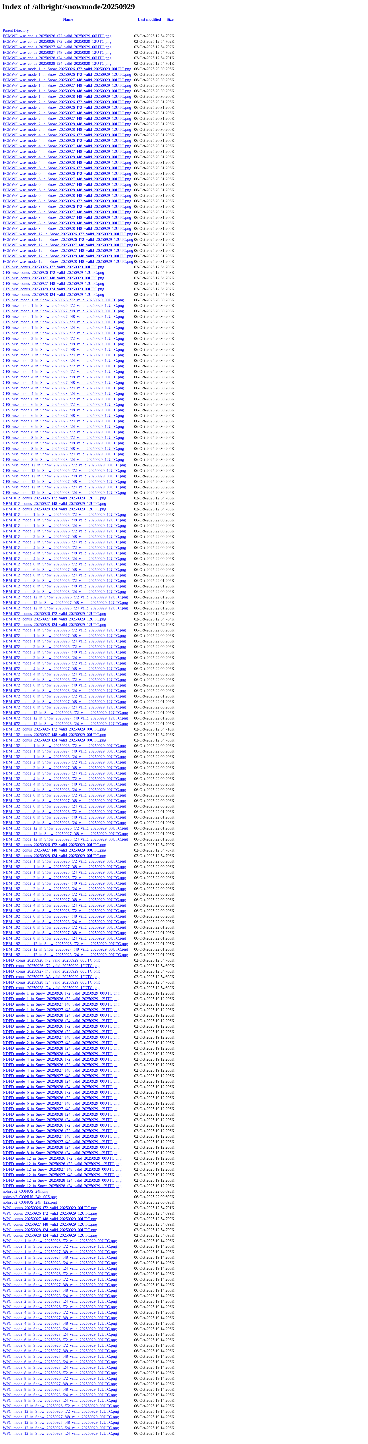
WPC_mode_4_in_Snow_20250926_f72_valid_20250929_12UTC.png (60, 1312)
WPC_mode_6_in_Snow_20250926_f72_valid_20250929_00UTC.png (60, 1340)
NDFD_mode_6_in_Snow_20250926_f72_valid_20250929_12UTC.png (61, 1098)
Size (170, 19)
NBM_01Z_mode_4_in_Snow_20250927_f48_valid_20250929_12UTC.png (64, 553)
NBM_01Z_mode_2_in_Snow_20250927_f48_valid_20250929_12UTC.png (64, 536)
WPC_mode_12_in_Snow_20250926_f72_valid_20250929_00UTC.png (61, 1406)
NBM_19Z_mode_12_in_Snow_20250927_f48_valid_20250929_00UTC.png (65, 949)
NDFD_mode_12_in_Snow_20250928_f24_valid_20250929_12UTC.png (62, 1186)
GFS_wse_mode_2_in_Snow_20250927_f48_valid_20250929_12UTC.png (63, 349)
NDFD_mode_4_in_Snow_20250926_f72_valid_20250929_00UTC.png (61, 1059)
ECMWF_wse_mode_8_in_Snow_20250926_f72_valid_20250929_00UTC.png (67, 201)
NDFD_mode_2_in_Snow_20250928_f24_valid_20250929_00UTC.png (61, 1048)
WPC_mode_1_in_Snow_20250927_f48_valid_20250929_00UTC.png (60, 1252)
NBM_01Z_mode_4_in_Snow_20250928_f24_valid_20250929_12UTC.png (64, 558)
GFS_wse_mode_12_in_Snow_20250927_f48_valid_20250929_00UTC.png (64, 476)
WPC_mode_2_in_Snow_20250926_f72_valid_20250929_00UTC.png (60, 1274)
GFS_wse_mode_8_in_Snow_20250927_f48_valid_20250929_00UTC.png (63, 443)
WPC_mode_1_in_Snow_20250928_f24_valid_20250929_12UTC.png (60, 1268)
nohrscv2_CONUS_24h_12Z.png (30, 1202)
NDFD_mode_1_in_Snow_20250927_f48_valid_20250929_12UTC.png (61, 1010)
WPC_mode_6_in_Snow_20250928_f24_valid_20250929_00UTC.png (60, 1362)
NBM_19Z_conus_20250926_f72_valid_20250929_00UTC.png (54, 845)
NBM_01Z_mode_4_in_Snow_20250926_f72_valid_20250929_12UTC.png (64, 547)
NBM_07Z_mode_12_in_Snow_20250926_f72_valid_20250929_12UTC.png (65, 712)
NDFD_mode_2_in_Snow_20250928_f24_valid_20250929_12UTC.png (61, 1054)
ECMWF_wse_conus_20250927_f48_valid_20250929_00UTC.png (57, 47)
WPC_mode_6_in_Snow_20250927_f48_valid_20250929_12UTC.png (60, 1356)
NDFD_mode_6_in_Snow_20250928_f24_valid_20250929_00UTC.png (61, 1114)
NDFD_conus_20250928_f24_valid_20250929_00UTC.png (51, 982)
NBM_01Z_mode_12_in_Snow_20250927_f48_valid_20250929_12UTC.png (65, 602)
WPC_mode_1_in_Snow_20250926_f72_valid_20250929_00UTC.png (60, 1241)
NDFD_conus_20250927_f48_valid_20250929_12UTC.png (51, 977)
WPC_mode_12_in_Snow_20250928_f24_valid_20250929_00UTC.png (61, 1428)
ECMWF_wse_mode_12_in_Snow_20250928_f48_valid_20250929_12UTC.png (68, 261)
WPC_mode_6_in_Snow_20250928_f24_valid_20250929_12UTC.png (60, 1367)
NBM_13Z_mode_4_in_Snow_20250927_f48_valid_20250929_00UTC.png (64, 784)
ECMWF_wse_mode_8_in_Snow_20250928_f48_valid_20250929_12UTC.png (67, 228)
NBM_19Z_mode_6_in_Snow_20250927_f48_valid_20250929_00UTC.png (64, 916)
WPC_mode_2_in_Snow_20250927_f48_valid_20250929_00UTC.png (60, 1285)
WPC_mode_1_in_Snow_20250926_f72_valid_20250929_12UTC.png (60, 1246)
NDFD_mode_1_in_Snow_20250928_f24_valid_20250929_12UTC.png (61, 1021)
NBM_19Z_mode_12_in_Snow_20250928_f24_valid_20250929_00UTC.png (65, 955)
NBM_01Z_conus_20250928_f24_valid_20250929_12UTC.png (54, 509)
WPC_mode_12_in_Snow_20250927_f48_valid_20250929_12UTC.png (61, 1422)
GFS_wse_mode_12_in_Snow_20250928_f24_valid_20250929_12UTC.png (64, 492)
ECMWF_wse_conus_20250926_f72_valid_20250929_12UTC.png (57, 41)
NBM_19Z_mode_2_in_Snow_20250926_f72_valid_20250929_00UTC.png (64, 878)
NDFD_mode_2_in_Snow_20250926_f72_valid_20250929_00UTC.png (61, 1026)
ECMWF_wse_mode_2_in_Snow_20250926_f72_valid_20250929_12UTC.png (67, 107)
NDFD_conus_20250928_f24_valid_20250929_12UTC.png (51, 988)
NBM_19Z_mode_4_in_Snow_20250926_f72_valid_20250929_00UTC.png (64, 894)
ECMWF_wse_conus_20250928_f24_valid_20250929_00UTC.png (57, 58)
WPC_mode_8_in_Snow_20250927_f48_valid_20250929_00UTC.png (60, 1384)
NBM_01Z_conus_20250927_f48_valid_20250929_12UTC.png (54, 503)
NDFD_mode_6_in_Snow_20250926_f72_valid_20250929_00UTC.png (61, 1092)
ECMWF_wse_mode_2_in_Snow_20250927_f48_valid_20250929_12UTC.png (67, 118)
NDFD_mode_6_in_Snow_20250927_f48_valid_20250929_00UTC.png (61, 1103)
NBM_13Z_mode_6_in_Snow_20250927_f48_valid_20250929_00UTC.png (64, 801)
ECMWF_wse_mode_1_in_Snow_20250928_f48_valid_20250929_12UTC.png (67, 96)
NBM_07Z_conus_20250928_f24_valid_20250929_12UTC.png (54, 624)
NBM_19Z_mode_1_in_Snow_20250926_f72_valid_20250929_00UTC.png (64, 861)
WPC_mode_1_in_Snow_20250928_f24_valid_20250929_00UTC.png (60, 1263)
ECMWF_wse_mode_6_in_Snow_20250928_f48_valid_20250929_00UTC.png (67, 190)
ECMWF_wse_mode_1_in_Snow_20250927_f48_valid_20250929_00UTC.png (67, 80)
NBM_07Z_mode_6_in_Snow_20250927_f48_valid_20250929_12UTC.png (64, 685)
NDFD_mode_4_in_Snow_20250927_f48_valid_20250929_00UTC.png (61, 1070)
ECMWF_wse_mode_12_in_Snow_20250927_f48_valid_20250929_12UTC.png (68, 250)
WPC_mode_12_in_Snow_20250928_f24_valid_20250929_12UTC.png (61, 1433)
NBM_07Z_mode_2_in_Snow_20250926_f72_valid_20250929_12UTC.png (64, 646)
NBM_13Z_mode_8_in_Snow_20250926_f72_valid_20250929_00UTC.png (64, 812)
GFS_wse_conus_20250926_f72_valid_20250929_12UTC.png (53, 272)
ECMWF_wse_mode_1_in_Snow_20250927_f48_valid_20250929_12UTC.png (67, 85)
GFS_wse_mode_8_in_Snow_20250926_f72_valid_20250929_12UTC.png (63, 437)
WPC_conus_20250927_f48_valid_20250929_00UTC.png (50, 1219)
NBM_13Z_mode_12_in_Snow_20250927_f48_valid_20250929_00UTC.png (65, 834)
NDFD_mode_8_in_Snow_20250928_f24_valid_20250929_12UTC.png (61, 1153)
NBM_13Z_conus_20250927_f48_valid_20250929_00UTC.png (54, 735)
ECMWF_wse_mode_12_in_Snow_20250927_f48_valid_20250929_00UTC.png (68, 245)
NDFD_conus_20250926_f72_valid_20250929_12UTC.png (51, 966)
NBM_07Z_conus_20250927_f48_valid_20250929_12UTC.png (54, 619)
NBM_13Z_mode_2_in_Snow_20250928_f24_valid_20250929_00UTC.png (64, 773)
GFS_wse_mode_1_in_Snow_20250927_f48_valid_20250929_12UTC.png (63, 316)
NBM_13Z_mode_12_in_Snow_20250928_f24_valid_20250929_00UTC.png (65, 839)
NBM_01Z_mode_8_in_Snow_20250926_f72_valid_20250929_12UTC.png (64, 580)
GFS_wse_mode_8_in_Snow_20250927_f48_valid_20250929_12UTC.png (63, 448)
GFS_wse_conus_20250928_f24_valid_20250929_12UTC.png (53, 294)
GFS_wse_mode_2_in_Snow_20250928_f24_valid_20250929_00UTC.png (63, 355)
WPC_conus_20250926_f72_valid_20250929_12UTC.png (50, 1213)
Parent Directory (16, 30)
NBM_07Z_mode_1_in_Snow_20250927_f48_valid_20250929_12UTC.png (64, 635)
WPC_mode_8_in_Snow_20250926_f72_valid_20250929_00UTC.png (60, 1373)
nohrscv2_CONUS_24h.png (25, 1191)
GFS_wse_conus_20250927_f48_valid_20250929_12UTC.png (53, 283)
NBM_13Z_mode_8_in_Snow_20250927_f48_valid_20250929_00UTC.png (64, 817)
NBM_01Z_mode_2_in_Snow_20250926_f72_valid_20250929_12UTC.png (64, 531)
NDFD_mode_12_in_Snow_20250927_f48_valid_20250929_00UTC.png (62, 1169)
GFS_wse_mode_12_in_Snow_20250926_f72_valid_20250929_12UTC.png (64, 470)
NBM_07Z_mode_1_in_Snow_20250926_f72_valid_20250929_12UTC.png (64, 630)
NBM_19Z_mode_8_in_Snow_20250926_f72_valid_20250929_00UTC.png (64, 927)
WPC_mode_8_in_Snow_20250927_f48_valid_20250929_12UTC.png (60, 1389)
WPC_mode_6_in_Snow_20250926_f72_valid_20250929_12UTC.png (60, 1345)
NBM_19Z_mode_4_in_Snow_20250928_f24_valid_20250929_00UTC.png (64, 905)
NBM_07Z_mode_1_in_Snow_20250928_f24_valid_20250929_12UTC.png (64, 641)
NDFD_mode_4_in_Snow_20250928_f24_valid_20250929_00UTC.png (61, 1081)
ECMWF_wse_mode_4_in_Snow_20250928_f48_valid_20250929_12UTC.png (67, 162)
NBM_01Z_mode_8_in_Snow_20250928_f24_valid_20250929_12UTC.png (64, 591)
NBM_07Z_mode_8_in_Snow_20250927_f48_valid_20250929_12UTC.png (64, 701)
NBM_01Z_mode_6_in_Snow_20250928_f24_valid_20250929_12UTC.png (64, 575)
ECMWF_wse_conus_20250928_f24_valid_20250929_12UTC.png (57, 63)
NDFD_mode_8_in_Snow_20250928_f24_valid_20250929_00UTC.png (61, 1147)
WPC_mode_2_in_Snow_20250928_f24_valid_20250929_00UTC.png (60, 1296)
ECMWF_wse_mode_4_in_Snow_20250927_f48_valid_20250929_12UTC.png (67, 151)
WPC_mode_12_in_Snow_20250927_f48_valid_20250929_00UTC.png (61, 1417)
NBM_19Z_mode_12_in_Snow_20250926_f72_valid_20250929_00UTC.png (65, 944)
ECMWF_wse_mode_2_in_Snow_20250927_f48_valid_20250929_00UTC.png (67, 113)
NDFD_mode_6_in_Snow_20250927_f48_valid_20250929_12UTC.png (61, 1109)
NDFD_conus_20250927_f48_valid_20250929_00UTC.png (51, 971)
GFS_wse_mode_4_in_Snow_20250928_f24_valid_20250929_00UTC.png (63, 388)
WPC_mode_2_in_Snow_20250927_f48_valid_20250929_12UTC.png (60, 1290)
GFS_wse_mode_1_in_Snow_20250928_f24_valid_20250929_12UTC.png (63, 327)
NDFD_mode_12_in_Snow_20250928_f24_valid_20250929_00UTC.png (62, 1180)
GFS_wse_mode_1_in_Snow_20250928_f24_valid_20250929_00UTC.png (63, 322)
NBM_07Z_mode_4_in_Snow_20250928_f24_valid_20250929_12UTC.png (64, 674)
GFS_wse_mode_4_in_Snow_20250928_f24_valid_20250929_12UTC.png (63, 393)
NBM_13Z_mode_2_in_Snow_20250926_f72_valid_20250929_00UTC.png (64, 762)
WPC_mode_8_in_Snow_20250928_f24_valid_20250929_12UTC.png (60, 1400)
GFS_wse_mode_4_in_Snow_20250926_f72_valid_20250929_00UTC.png (63, 366)
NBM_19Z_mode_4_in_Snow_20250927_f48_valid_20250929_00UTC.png (64, 900)
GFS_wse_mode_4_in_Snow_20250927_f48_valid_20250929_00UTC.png (63, 377)
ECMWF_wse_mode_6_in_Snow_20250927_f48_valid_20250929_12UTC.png (67, 184)
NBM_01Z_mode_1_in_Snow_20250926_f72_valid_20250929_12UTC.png (64, 514)
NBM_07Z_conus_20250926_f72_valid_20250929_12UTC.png (54, 613)
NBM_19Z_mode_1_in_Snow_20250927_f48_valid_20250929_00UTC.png (64, 867)
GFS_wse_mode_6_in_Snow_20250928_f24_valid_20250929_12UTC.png (63, 426)
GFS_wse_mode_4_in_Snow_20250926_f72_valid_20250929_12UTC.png (63, 371)
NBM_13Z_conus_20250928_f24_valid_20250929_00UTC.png (54, 740)
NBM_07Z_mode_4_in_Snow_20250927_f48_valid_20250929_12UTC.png (64, 668)
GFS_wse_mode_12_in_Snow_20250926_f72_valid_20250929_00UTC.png (64, 465)
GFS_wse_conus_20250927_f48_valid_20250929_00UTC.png (53, 278)
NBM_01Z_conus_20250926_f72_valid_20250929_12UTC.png (54, 498)
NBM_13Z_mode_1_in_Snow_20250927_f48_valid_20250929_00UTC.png (64, 751)
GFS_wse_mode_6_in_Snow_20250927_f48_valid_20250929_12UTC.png (63, 415)
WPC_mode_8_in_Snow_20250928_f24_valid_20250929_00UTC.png (60, 1395)
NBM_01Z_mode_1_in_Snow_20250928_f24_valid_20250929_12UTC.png (64, 525)
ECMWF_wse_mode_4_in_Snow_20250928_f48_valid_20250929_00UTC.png (67, 157)
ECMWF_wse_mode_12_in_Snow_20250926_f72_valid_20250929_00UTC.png (68, 234)
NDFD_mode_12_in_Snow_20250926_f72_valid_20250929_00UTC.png (62, 1158)
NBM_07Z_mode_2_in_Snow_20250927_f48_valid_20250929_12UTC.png (64, 652)
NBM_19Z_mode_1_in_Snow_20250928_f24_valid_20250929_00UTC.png (64, 872)
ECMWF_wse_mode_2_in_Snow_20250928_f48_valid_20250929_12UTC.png (67, 129)
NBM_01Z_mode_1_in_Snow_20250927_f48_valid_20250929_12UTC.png (64, 520)
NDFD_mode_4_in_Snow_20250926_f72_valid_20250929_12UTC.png (61, 1065)
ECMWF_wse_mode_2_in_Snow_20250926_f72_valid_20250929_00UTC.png (67, 102)
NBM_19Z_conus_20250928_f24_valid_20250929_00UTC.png (54, 856)
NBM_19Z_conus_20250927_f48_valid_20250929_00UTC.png (54, 850)
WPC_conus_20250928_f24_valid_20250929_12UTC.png (50, 1235)
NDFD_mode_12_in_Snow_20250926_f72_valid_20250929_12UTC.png (62, 1164)
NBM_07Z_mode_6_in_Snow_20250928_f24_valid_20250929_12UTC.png (64, 690)
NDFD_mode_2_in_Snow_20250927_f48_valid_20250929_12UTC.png (61, 1043)
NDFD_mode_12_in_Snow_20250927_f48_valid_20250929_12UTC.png (62, 1175)
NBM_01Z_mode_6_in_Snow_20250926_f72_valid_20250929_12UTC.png (64, 564)
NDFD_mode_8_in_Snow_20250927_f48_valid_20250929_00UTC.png (61, 1136)
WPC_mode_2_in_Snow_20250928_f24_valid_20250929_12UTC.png (60, 1301)
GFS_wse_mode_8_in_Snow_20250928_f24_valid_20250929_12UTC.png (63, 459)
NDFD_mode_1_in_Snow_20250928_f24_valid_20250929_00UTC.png (61, 1015)
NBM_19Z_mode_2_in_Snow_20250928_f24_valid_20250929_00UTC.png (64, 889)
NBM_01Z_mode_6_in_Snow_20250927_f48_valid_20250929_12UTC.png (64, 569)
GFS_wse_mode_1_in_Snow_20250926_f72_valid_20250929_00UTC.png (63, 300)
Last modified (149, 19)
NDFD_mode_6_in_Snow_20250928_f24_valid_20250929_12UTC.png (61, 1120)
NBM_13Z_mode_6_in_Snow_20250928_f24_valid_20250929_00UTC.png (64, 806)
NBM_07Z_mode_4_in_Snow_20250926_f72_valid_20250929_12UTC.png (64, 663)
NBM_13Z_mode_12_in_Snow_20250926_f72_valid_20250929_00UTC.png (65, 828)
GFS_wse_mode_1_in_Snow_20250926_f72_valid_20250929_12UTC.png (63, 305)
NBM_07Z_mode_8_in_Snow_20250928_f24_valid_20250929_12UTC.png (64, 707)
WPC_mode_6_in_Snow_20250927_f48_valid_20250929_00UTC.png (60, 1351)
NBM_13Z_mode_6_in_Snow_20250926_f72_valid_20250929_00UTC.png (64, 795)
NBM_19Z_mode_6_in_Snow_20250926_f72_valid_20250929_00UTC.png (64, 911)
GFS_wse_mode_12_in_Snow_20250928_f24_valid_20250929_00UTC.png (64, 487)
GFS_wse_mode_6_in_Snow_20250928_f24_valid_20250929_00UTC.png (63, 421)
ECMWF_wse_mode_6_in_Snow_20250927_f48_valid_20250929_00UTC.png (67, 179)
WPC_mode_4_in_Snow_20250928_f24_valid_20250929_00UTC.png (60, 1329)
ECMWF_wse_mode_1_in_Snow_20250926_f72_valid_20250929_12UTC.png (67, 74)
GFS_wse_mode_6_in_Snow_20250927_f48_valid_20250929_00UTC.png (63, 410)
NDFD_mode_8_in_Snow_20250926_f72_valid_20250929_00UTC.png (61, 1125)
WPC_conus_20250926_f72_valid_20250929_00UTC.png (50, 1208)
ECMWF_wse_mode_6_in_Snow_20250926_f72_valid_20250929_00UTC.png (67, 168)
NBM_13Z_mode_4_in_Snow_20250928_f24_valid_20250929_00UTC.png (64, 790)
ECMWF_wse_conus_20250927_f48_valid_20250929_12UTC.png (57, 52)
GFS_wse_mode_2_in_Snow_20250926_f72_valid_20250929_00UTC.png (63, 333)
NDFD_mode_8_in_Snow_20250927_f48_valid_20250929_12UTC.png (61, 1142)
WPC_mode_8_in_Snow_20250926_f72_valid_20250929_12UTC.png (60, 1378)
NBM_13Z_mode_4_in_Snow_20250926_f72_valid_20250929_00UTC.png (64, 779)
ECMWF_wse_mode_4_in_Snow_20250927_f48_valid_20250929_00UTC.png (67, 146)
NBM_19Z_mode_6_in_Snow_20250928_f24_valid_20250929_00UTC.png (64, 922)
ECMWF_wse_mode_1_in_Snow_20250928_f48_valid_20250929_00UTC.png (67, 91)
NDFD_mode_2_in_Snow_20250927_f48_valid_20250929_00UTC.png (61, 1037)
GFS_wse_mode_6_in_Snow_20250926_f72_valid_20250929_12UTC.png (63, 404)
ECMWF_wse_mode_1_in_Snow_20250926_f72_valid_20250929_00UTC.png (67, 69)
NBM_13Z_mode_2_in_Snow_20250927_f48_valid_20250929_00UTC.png (64, 768)
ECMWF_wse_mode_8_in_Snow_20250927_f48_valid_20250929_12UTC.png (67, 217)
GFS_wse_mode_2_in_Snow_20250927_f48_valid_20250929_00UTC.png (63, 344)
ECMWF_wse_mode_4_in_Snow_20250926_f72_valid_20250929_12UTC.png (67, 140)
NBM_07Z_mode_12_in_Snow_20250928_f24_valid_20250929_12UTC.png (65, 723)
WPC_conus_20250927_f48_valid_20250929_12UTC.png (50, 1224)
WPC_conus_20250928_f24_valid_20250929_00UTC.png (50, 1230)
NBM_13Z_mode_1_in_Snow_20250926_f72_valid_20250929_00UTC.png (64, 746)
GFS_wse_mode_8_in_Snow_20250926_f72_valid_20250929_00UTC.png (63, 432)
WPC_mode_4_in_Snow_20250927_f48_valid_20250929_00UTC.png (60, 1318)
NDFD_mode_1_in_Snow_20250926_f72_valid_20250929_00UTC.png (61, 993)
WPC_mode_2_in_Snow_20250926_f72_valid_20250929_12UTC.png (60, 1279)
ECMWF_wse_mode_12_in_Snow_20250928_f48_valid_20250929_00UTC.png (68, 256)
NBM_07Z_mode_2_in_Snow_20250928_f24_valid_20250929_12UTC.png (64, 657)
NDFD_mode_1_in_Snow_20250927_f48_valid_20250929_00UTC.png (61, 1004)
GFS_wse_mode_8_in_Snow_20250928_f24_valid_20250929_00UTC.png (63, 454)
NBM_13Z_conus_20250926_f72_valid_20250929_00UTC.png (54, 729)
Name (68, 19)
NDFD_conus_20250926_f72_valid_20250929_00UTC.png (51, 960)
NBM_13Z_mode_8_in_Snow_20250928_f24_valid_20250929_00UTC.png (64, 823)
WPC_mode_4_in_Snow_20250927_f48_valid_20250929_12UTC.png (60, 1323)
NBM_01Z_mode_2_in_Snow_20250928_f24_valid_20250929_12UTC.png (64, 542)
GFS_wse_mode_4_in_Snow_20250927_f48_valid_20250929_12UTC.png (63, 382)
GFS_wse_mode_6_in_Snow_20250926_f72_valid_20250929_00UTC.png (63, 399)
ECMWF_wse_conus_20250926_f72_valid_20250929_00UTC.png (57, 36)
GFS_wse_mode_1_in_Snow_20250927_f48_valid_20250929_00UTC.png (63, 311)
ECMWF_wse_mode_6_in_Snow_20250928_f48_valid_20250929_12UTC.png (67, 195)
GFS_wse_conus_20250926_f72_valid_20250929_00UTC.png (53, 267)
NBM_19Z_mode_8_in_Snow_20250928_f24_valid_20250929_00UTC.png (64, 938)
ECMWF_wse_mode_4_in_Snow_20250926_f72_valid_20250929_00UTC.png (67, 135)
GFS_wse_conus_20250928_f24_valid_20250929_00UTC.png (53, 289)
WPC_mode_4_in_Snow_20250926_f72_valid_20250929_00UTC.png (60, 1307)
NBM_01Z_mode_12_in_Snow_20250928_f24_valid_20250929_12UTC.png (65, 608)
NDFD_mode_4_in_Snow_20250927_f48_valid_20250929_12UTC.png (61, 1076)
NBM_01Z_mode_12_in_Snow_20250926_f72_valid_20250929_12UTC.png (65, 597)
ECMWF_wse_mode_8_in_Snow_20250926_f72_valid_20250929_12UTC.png (67, 206)
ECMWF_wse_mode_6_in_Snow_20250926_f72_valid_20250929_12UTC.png (67, 173)
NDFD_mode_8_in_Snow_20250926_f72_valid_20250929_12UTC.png (61, 1131)
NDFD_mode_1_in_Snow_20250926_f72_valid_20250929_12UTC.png (61, 999)
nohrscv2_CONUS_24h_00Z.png (30, 1197)
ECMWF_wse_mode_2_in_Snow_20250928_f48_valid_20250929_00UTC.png (67, 124)
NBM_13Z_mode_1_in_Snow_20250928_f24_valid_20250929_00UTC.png (64, 757)
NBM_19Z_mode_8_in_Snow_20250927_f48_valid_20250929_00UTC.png (64, 933)
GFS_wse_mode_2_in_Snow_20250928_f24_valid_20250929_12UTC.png (63, 360)
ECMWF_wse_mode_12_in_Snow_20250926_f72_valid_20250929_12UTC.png (68, 239)
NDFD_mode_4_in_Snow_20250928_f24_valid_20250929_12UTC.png (61, 1087)
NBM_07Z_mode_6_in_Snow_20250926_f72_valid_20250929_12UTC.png (64, 679)
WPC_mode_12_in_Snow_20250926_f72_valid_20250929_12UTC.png (61, 1411)
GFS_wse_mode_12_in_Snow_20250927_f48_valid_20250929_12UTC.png (64, 481)
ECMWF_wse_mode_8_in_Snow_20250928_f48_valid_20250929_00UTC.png (67, 223)
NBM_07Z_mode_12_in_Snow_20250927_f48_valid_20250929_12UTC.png (65, 718)
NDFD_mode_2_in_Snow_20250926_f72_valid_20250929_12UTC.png (61, 1032)
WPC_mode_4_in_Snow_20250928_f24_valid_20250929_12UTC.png (60, 1334)
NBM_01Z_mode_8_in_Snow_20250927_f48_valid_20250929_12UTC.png (64, 586)
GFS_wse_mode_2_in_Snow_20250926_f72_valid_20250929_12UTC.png (63, 338)
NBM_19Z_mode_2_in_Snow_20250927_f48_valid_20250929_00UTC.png (64, 883)
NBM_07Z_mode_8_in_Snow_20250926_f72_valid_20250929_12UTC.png (64, 696)
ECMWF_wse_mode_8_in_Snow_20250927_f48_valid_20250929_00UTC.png (67, 212)
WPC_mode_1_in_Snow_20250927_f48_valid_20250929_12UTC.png (60, 1257)
